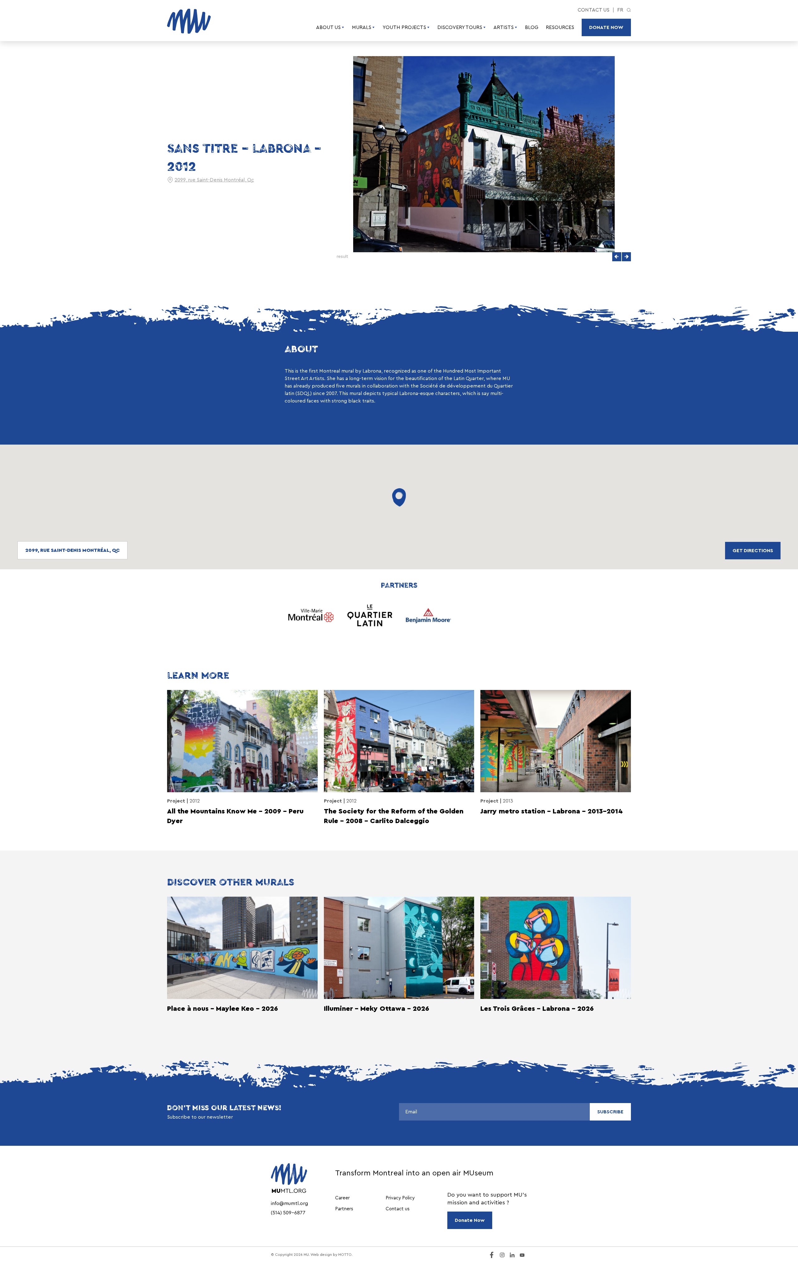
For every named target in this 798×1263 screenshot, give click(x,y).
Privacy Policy (400, 1198)
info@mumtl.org (289, 1203)
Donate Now (606, 27)
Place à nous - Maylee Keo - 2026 (222, 1008)
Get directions (753, 550)
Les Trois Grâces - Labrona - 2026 (537, 1008)
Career (342, 1198)
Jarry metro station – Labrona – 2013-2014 (551, 811)
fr (620, 9)
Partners (344, 1209)
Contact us (593, 9)
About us (328, 27)
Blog (531, 27)
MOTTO (345, 1254)
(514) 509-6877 (288, 1212)
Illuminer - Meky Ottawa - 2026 (376, 1008)
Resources (560, 27)
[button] (616, 256)
